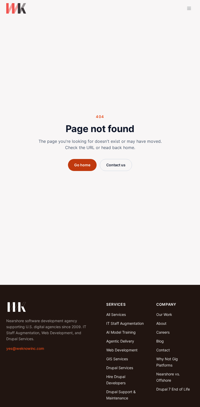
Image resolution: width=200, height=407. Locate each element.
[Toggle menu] (189, 8)
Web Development (122, 350)
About (161, 323)
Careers (163, 332)
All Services (116, 314)
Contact (163, 350)
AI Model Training (121, 332)
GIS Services (117, 359)
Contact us (116, 165)
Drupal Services (119, 367)
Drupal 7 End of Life (173, 389)
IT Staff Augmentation (125, 323)
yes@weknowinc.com (25, 348)
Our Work (164, 314)
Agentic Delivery (120, 341)
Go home (82, 165)
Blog (160, 341)
